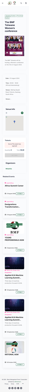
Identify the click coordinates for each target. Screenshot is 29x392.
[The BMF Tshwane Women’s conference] (14, 263)
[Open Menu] (3, 3)
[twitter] (18, 388)
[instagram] (12, 388)
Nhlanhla (9, 169)
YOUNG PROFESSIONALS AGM (14, 239)
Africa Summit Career (14, 186)
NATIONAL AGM (11, 354)
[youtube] (21, 388)
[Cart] (26, 3)
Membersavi (18, 381)
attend (19, 193)
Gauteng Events (10, 16)
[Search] (21, 3)
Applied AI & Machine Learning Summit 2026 (14, 276)
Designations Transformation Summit (11, 205)
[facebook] (9, 388)
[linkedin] (15, 388)
